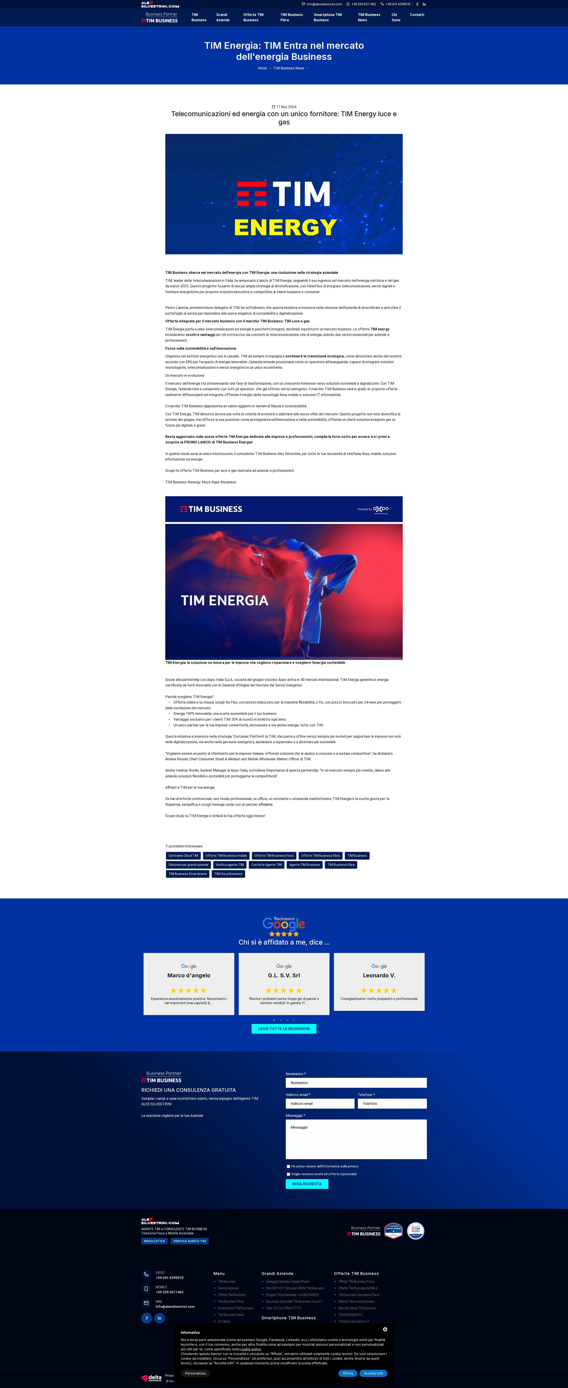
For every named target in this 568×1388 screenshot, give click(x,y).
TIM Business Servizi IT (353, 1321)
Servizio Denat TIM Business (357, 1308)
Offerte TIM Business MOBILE (358, 1288)
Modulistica (154, 1241)
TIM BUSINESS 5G (350, 1315)
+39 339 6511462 (363, 4)
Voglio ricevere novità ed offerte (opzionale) (324, 1174)
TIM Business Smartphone (188, 874)
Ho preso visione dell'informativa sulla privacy (324, 1166)
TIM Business (199, 17)
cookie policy (250, 1349)
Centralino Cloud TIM (183, 855)
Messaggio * (295, 1116)
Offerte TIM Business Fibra (320, 855)
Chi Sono (396, 17)
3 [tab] (287, 1020)
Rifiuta (348, 1373)
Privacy (170, 1375)
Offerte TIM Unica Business (356, 1301)
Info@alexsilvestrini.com (324, 4)
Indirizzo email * (298, 1095)
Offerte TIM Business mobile (226, 855)
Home (262, 68)
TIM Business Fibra (291, 17)
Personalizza (195, 1373)
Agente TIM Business (304, 865)
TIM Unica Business (228, 874)
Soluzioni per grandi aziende (188, 865)
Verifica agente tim (190, 1241)
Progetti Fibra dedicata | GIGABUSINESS (292, 1295)
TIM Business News (369, 17)
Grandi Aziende (223, 17)
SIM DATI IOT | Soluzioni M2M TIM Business (295, 1288)
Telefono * (366, 1095)
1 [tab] (274, 1020)
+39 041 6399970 (398, 4)
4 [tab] (294, 1020)
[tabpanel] (189, 984)
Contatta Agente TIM (266, 865)
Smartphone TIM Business (328, 17)
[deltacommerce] (151, 1378)
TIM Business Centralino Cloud (358, 1295)
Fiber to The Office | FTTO (283, 1308)
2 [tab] (280, 1020)
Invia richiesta (307, 1184)
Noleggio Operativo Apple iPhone (287, 1281)
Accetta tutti (373, 1373)
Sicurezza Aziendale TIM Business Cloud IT (294, 1301)
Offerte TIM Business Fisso (274, 855)
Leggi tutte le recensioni (284, 1029)
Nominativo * (296, 1074)
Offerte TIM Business (253, 17)
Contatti (417, 15)
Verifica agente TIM (230, 865)
